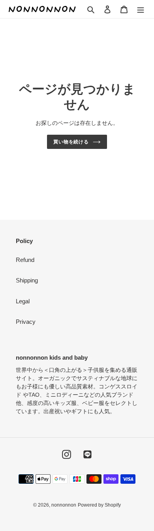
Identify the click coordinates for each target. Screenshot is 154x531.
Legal (23, 301)
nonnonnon (63, 505)
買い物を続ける (71, 142)
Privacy (26, 321)
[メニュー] (140, 9)
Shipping (27, 280)
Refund (25, 259)
